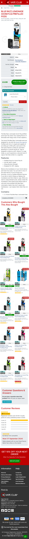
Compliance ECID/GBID (7, 198)
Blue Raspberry (19, 60)
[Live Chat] (25, 536)
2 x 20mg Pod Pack (7, 86)
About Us (3, 472)
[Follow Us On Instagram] (12, 510)
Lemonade (18, 61)
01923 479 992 (11, 503)
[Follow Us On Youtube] (9, 510)
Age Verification (20, 479)
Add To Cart (23, 101)
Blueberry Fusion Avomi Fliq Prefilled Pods (21, 315)
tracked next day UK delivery (9, 110)
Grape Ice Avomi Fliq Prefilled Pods (20, 226)
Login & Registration (21, 477)
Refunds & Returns (20, 483)
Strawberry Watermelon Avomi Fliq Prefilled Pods (21, 258)
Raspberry (23, 61)
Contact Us (18, 472)
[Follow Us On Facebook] (2, 510)
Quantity (5, 101)
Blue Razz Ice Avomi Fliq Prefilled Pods (6, 317)
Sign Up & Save (14, 461)
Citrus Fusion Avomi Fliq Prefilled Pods (6, 375)
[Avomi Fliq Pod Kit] (5, 94)
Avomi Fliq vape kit (21, 142)
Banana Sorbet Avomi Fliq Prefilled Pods (7, 228)
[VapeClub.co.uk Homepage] (1, 8)
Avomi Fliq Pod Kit (14, 94)
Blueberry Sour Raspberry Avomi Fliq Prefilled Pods (6, 346)
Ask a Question (7, 401)
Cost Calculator (20, 481)
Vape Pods (6, 7)
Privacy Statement (5, 477)
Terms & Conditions (6, 479)
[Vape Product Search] (27, 2)
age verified (20, 128)
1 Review (11, 105)
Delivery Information (6, 474)
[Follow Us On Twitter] (6, 510)
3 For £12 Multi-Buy (19, 82)
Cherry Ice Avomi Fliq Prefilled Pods (20, 345)
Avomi (12, 7)
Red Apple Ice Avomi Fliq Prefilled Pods (21, 375)
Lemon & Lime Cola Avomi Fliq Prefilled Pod (7, 257)
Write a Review (6, 413)
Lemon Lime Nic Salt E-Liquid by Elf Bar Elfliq (6, 288)
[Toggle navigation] (1, 2)
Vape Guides (19, 474)
